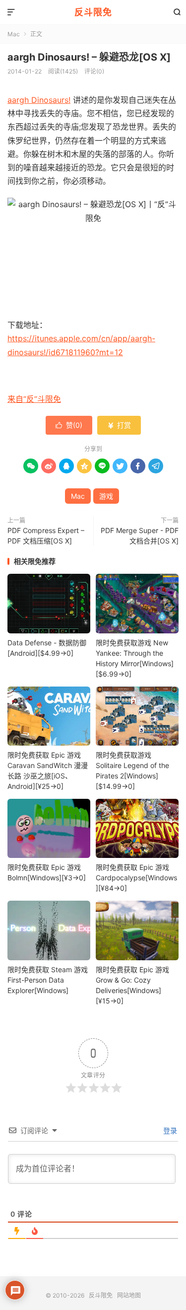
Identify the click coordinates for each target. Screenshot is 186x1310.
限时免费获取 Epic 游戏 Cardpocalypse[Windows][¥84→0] (136, 877)
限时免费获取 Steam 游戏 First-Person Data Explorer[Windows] (47, 980)
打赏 (119, 425)
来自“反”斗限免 (34, 399)
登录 (169, 1130)
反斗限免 (93, 12)
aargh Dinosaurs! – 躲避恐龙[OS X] (89, 57)
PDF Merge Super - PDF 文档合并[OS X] (140, 535)
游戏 (106, 496)
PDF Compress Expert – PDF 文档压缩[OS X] (45, 535)
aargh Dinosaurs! (38, 100)
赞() (69, 425)
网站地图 (129, 1295)
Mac (13, 34)
